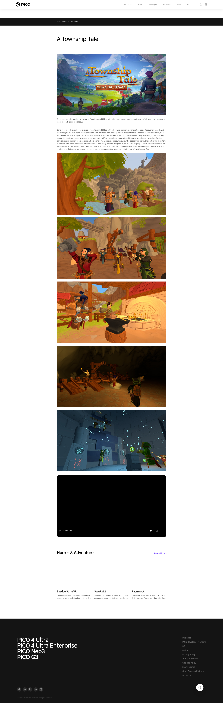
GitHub (185, 650)
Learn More (159, 553)
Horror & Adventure (70, 21)
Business (167, 4)
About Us (186, 675)
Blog (179, 4)
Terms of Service (190, 658)
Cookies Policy (189, 662)
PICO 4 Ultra (33, 639)
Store (140, 4)
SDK (184, 646)
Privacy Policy (188, 654)
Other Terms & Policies (193, 671)
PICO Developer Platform (194, 642)
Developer (153, 4)
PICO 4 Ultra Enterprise (47, 645)
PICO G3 (27, 657)
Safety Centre (188, 667)
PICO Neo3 (31, 651)
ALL (58, 21)
